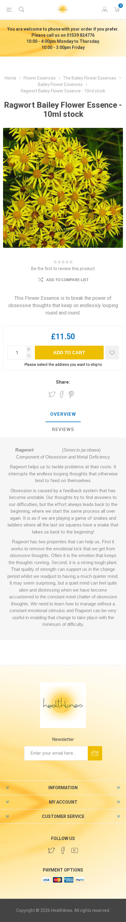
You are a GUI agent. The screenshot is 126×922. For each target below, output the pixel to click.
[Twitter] (51, 850)
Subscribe (95, 753)
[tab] (63, 414)
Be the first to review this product (63, 268)
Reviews (63, 429)
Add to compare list (67, 280)
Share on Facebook (61, 394)
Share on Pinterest (71, 394)
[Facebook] (63, 850)
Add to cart (69, 352)
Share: (63, 382)
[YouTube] (75, 850)
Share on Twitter (52, 394)
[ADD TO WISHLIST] (112, 352)
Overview (63, 414)
